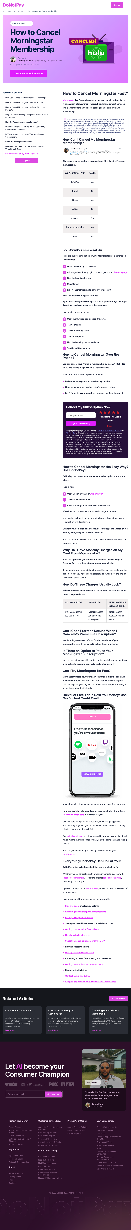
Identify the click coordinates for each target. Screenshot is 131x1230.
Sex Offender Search (105, 1169)
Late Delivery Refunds (47, 1132)
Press (11, 1180)
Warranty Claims (16, 1144)
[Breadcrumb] (4, 11)
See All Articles (118, 999)
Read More (9, 1030)
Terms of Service (16, 1173)
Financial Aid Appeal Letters (50, 1178)
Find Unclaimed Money (47, 1163)
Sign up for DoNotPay (80, 423)
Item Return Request (46, 1136)
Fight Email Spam (16, 1156)
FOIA (99, 1148)
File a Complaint (74, 1133)
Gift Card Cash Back (46, 1157)
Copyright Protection (76, 1130)
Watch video (92, 1082)
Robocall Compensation (19, 1162)
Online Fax (101, 1133)
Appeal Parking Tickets (77, 1127)
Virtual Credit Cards (17, 1136)
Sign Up (117, 5)
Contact (12, 1183)
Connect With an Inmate (107, 1127)
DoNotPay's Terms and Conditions (109, 431)
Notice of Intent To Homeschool (110, 1165)
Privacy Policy (71, 433)
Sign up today (53, 1094)
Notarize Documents (105, 1145)
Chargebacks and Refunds (49, 1142)
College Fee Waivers (46, 1169)
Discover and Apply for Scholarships (47, 1174)
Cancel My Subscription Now (28, 73)
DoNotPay (13, 5)
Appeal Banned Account (48, 1145)
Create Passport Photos (107, 1162)
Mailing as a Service (105, 1130)
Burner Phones (15, 1127)
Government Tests (104, 1142)
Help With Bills (44, 1166)
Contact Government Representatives (105, 1158)
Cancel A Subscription (21, 23)
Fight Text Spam (16, 1159)
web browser (96, 493)
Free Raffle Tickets (46, 1160)
